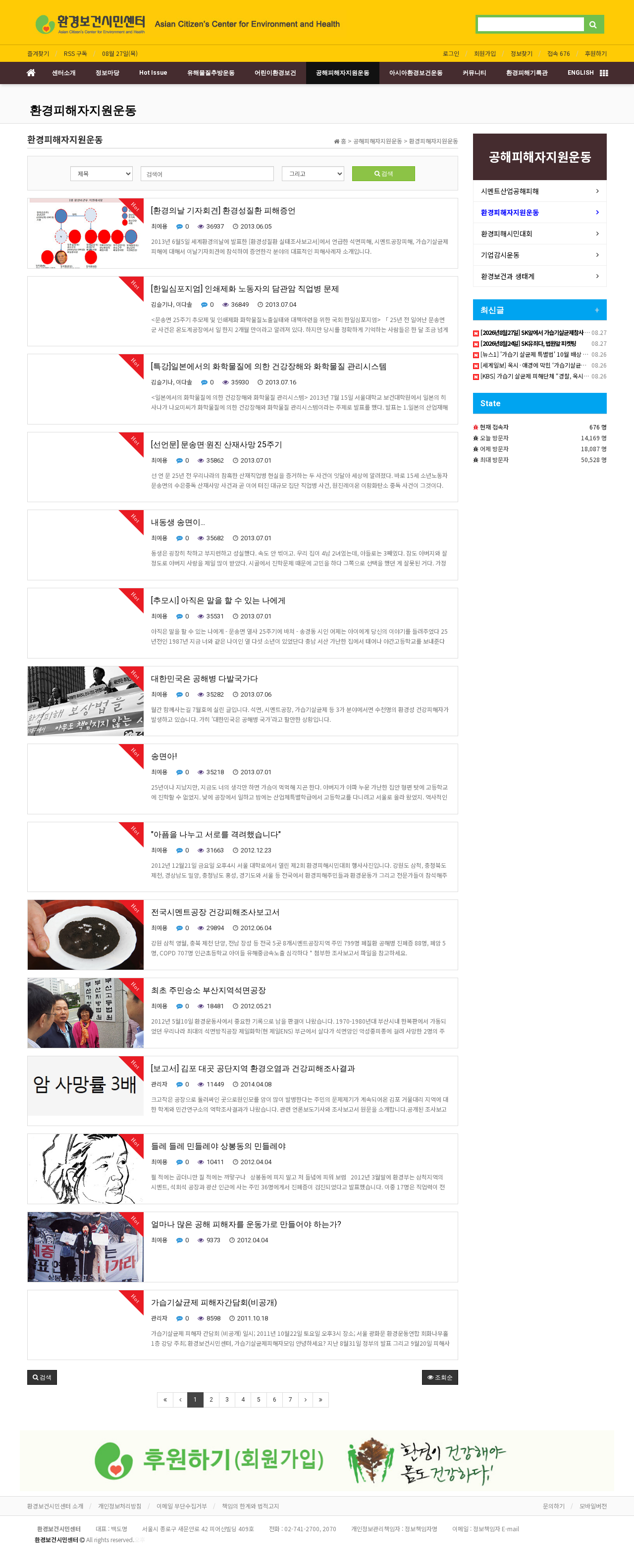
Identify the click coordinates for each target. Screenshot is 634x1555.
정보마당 (107, 72)
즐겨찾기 (38, 53)
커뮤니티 (474, 72)
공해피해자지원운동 (343, 72)
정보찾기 (521, 53)
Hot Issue (153, 72)
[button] (42, 1377)
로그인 (451, 53)
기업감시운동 (500, 255)
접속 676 (558, 53)
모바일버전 (593, 1506)
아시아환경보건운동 (416, 72)
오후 (139, 1539)
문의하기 (554, 1506)
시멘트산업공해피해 (510, 191)
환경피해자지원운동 (83, 110)
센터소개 (64, 72)
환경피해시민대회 (506, 233)
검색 (386, 173)
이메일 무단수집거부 (182, 1506)
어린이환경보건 (275, 72)
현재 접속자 (494, 427)
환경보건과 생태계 (507, 276)
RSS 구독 (75, 53)
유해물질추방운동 (211, 72)
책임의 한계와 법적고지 (250, 1506)
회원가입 (485, 53)
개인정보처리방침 (120, 1506)
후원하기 (596, 53)
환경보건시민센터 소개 (55, 1506)
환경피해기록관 (527, 72)
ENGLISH (581, 72)
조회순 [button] (443, 1377)
